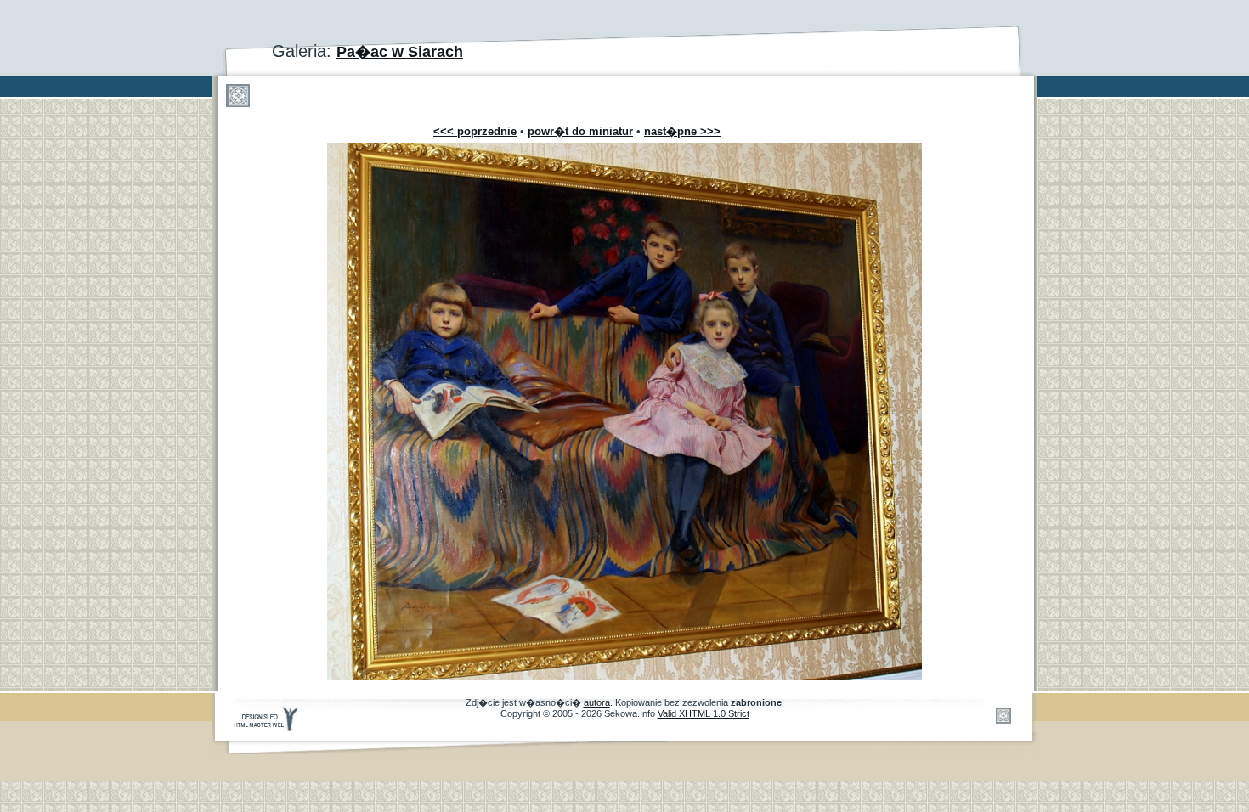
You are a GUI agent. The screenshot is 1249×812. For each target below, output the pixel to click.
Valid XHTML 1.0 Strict (703, 713)
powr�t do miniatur (580, 131)
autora (597, 702)
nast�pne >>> (682, 131)
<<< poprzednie (475, 131)
